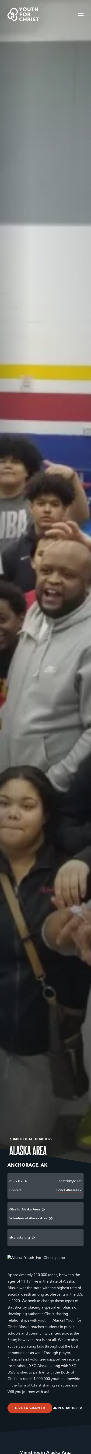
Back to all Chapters (32, 1139)
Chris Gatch (18, 1181)
